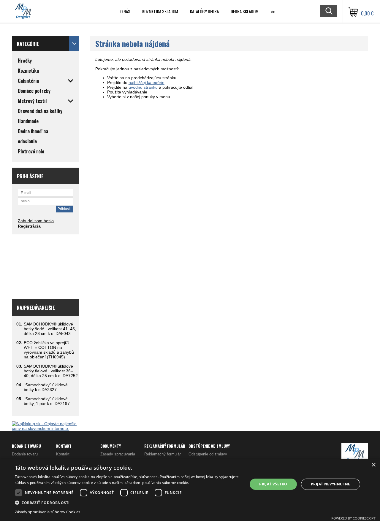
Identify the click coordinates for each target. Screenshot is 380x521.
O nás (125, 11)
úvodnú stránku (143, 87)
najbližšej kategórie (146, 82)
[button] (128, 502)
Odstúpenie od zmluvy (208, 454)
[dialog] (190, 490)
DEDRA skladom (245, 11)
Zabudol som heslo (36, 220)
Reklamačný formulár (162, 454)
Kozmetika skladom (160, 11)
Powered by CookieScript (353, 518)
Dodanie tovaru (25, 454)
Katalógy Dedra (204, 11)
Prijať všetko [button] (273, 484)
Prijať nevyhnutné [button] (330, 484)
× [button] (373, 465)
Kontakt (62, 454)
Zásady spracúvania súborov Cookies (47, 511)
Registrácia (29, 226)
